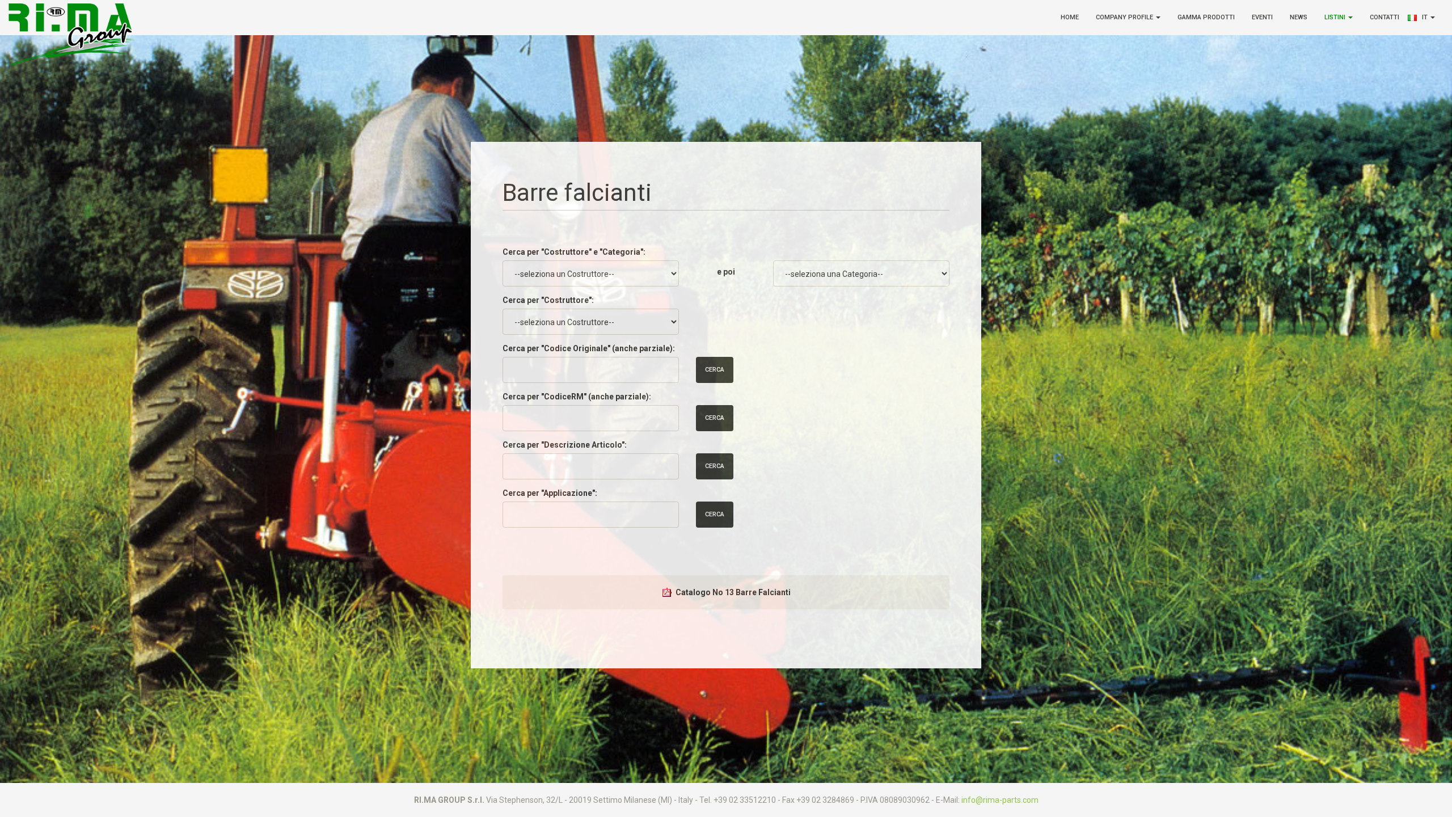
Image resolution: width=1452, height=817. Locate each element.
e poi (726, 271)
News (1298, 17)
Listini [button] (1335, 17)
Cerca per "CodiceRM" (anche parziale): (577, 396)
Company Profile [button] (1125, 17)
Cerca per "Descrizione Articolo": (565, 444)
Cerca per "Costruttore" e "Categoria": (574, 251)
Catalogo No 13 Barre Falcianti (733, 592)
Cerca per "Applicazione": (550, 493)
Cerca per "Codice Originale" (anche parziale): (589, 348)
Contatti (1384, 17)
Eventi (1262, 17)
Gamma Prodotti (1206, 17)
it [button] (1425, 17)
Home (1070, 17)
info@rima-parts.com (1000, 800)
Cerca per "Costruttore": (548, 300)
